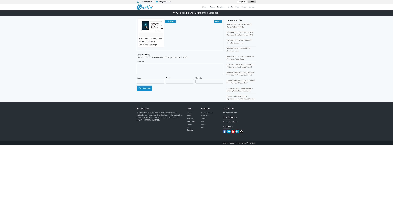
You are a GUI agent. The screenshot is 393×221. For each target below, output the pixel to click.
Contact (190, 130)
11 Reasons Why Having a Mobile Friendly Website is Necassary (239, 89)
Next (217, 21)
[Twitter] (229, 131)
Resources (205, 116)
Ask (202, 127)
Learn (203, 124)
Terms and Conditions (247, 143)
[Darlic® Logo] (145, 7)
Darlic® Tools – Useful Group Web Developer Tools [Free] (240, 57)
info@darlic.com (165, 2)
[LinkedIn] (237, 131)
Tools (203, 119)
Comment (141, 61)
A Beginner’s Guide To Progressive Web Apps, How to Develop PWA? (240, 33)
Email (168, 78)
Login (252, 2)
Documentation (207, 113)
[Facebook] (224, 131)
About (189, 116)
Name (139, 78)
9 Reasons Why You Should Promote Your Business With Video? (240, 81)
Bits (202, 121)
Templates (191, 121)
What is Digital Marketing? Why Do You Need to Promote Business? (240, 73)
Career (189, 124)
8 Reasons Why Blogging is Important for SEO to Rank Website (240, 97)
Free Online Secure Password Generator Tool (238, 49)
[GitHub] (241, 131)
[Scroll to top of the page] (390, 219)
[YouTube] (233, 131)
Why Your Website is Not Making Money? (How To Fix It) (239, 25)
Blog (188, 127)
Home (189, 113)
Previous (171, 21)
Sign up (242, 2)
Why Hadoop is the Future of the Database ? (150, 40)
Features (190, 119)
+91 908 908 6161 (147, 2)
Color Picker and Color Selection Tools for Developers (239, 41)
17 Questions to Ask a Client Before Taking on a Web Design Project (240, 65)
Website (198, 78)
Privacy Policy (228, 143)
